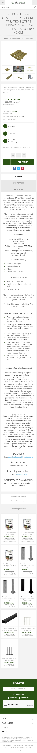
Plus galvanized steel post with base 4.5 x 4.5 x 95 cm (27, 565)
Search (35, 7)
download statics (20, 474)
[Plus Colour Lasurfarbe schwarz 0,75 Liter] (9, 522)
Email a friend (24, 155)
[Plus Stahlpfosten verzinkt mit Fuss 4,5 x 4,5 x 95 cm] (27, 553)
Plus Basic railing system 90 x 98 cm (27, 629)
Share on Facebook (14, 168)
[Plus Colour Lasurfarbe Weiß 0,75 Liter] (27, 522)
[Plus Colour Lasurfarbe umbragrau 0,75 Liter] (9, 553)
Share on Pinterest (22, 168)
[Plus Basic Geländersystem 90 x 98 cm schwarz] (9, 647)
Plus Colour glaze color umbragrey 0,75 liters (9, 564)
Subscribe (13, 698)
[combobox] (16, 7)
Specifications (18, 183)
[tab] (18, 177)
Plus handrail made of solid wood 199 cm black (9, 629)
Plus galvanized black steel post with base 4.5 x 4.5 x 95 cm (27, 598)
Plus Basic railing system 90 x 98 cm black (9, 659)
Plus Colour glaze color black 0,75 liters (9, 533)
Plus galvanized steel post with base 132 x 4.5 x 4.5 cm (9, 598)
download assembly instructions (20, 457)
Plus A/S (14, 111)
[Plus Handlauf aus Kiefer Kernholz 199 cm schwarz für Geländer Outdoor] (9, 618)
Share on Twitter (18, 168)
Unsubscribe (25, 698)
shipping (11, 104)
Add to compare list (18, 155)
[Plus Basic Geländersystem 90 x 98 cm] (27, 618)
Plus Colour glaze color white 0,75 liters (27, 533)
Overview (18, 177)
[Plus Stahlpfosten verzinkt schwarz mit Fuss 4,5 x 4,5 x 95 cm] (27, 586)
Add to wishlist (13, 155)
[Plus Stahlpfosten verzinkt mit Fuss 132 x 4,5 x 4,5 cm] (9, 586)
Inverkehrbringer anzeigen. (18, 501)
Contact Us (18, 189)
